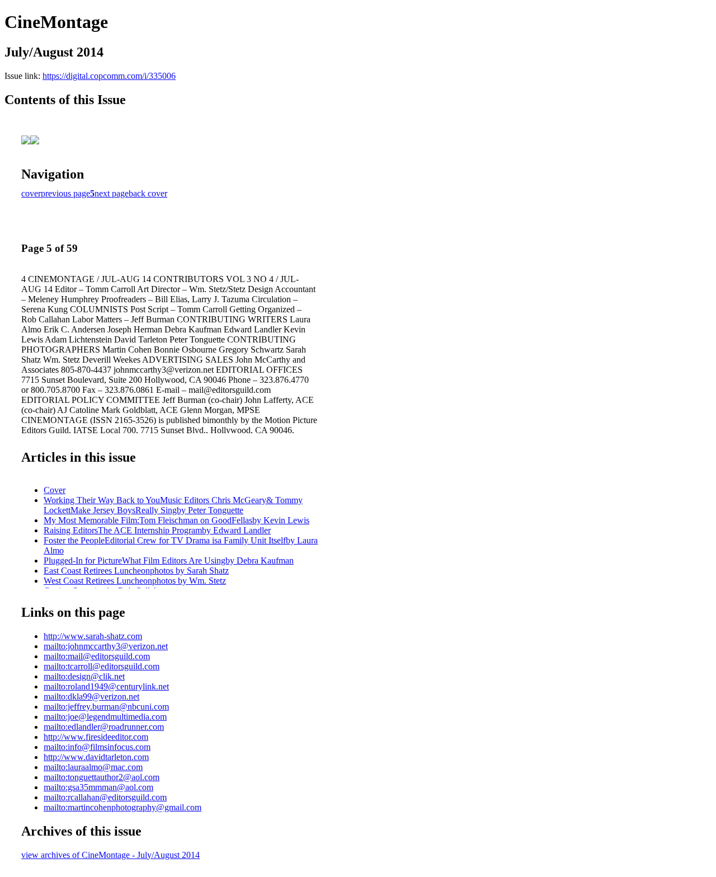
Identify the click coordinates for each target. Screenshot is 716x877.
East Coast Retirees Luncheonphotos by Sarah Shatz (136, 570)
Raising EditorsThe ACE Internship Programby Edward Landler (157, 530)
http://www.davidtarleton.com (96, 757)
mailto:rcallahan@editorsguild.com (105, 797)
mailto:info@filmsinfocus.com (97, 747)
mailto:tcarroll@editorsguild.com (101, 666)
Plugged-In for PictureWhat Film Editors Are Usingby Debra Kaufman (169, 560)
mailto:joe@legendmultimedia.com (105, 716)
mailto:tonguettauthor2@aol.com (101, 777)
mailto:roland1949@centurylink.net (106, 686)
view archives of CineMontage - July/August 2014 (110, 855)
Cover (54, 490)
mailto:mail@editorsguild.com (97, 656)
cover (31, 193)
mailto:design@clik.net (84, 676)
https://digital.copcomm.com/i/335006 (109, 76)
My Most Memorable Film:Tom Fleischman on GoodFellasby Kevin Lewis (176, 520)
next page (112, 193)
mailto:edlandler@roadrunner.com (104, 726)
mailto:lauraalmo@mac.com (93, 767)
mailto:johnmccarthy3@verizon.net (106, 646)
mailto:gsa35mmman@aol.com (98, 787)
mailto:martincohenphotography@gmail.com (122, 807)
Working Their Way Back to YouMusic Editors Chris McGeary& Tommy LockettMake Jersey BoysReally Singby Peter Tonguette (173, 505)
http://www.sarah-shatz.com (93, 636)
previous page (65, 193)
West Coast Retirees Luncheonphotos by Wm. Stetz (135, 580)
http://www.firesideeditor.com (96, 737)
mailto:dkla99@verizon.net (91, 696)
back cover (148, 193)
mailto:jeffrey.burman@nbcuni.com (106, 706)
